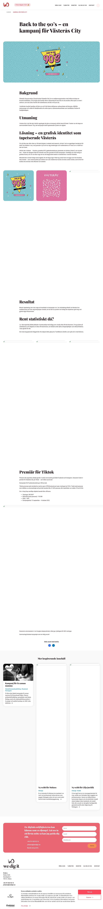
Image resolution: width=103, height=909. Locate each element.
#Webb (79, 790)
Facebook (49, 645)
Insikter (74, 5)
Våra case (58, 5)
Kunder (9, 12)
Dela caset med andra (51, 642)
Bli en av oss (83, 5)
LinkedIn (53, 645)
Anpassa (88, 897)
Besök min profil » (33, 848)
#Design (40, 790)
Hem (4, 12)
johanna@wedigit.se (33, 844)
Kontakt (91, 5)
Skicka (92, 846)
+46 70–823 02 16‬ (33, 841)
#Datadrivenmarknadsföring (13, 689)
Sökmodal (98, 5)
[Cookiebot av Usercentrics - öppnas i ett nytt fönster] (10, 906)
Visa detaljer (24, 905)
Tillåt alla (89, 892)
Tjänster (66, 5)
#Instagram (8, 690)
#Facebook (25, 689)
